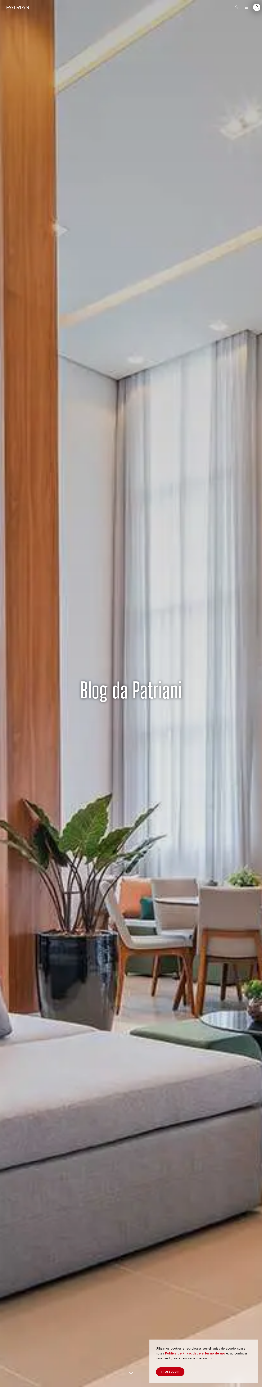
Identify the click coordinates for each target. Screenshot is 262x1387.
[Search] (237, 7)
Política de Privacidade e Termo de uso (195, 1353)
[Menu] (246, 7)
